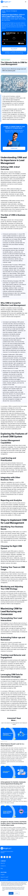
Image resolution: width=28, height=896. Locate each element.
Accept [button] (11, 893)
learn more (14, 148)
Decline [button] (16, 893)
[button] (25, 1)
